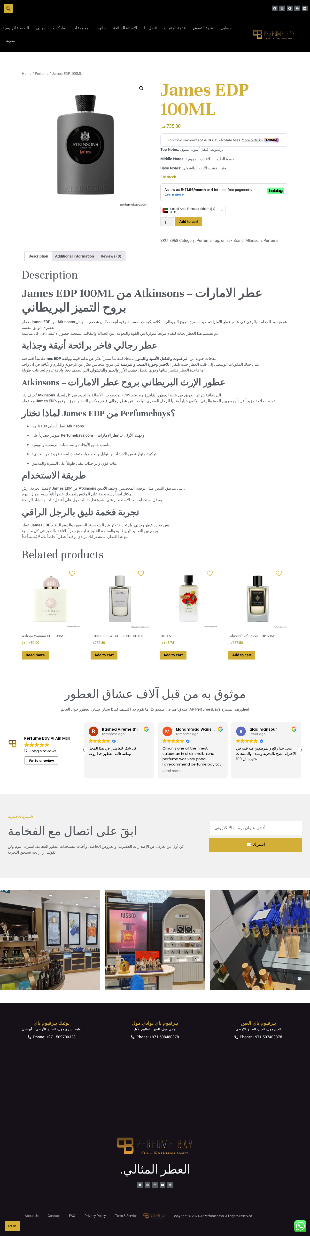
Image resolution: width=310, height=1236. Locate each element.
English (12, 1226)
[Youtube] (297, 8)
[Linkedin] (305, 8)
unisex (226, 240)
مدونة (10, 41)
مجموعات (80, 28)
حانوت (101, 28)
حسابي (226, 28)
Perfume (41, 73)
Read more (35, 655)
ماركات (59, 28)
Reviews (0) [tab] (111, 256)
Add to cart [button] (104, 655)
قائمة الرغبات (175, 28)
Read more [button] (145, 771)
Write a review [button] (41, 760)
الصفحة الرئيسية (15, 28)
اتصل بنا (150, 28)
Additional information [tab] (74, 256)
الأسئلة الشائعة (125, 28)
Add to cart (188, 222)
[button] (141, 88)
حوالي (41, 28)
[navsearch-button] (8, 8)
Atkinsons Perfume (262, 240)
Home (26, 73)
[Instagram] (282, 8)
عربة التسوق (203, 28)
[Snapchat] (290, 8)
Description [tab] (38, 256)
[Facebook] (275, 8)
